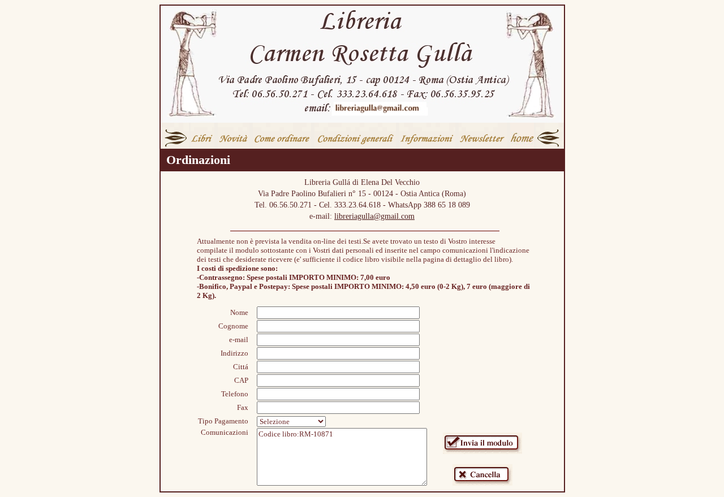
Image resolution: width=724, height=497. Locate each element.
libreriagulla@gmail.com (374, 216)
